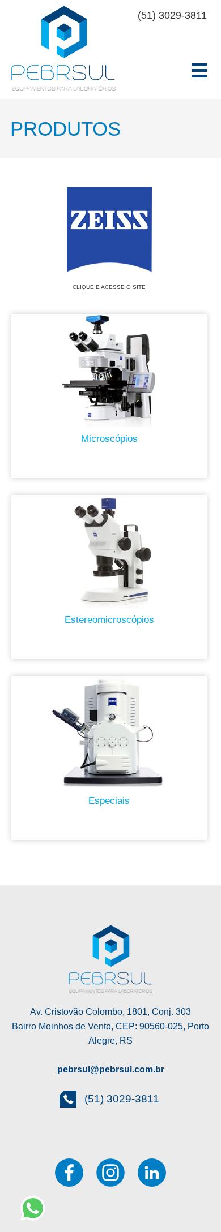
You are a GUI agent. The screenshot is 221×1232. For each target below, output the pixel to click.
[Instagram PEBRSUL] (110, 1172)
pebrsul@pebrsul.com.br (110, 1069)
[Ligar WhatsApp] (30, 1208)
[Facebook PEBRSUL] (69, 1172)
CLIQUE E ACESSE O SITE (109, 287)
